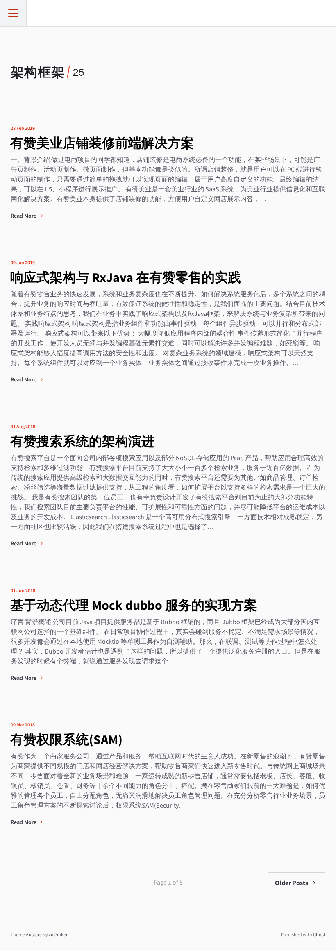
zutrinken (59, 934)
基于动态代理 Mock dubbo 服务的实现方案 (133, 605)
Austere (34, 934)
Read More (24, 215)
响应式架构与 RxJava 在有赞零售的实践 (125, 277)
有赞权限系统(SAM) (66, 739)
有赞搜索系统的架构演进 (82, 441)
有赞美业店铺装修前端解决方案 (102, 143)
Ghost (319, 934)
